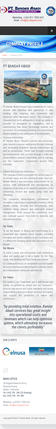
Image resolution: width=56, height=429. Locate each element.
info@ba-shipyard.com (31, 20)
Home (4, 55)
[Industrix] (20, 9)
